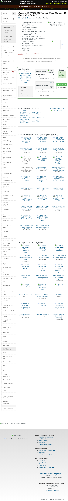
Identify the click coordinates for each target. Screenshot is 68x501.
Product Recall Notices (45, 444)
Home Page (6, 47)
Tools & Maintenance (6, 375)
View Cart (56, 1)
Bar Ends (5, 99)
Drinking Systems (8, 220)
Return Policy (42, 442)
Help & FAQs (42, 462)
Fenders (5, 236)
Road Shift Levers (9, 36)
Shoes (4, 352)
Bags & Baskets (7, 95)
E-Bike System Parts (7, 226)
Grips (4, 264)
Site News (42, 452)
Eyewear (5, 231)
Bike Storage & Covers (7, 120)
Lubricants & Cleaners (6, 299)
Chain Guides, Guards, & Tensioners (7, 186)
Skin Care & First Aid (7, 357)
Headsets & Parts (8, 278)
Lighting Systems (8, 291)
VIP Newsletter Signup (45, 454)
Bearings (5, 106)
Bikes (4, 124)
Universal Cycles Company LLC (51, 474)
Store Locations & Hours (8, 51)
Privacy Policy (43, 440)
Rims (4, 336)
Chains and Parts (8, 195)
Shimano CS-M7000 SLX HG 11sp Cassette (42, 256)
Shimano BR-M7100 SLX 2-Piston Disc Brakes (42, 295)
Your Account (43, 464)
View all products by (57, 108)
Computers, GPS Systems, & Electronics (7, 204)
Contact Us (6, 56)
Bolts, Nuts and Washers (7, 132)
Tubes (4, 390)
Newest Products (5, 67)
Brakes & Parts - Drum (7, 158)
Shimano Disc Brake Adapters (25, 276)
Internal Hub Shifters (7, 40)
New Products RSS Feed (46, 450)
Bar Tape (5, 103)
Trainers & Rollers (8, 383)
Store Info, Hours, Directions (52, 490)
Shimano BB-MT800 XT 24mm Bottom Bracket (25, 315)
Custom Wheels (7, 83)
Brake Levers (6, 148)
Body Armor (6, 128)
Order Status (42, 465)
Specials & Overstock (6, 73)
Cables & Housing (8, 173)
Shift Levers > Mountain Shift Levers (30, 112)
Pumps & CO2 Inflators (7, 320)
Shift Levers (7, 349)
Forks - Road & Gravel (7, 250)
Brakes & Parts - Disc (7, 152)
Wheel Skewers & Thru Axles (8, 397)
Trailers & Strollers (8, 380)
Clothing (5, 198)
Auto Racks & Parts (8, 90)
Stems (4, 365)
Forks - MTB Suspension (6, 244)
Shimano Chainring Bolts (25, 295)
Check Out (63, 1)
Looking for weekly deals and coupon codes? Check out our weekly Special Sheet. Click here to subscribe (34, 9)
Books (4, 137)
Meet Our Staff (43, 439)
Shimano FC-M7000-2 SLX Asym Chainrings (59, 256)
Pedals (5, 316)
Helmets (5, 282)
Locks (4, 294)
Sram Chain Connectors (42, 314)
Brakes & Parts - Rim (7, 163)
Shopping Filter (7, 18)
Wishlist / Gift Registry (6, 62)
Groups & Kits (7, 267)
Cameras (5, 177)
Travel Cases (6, 387)
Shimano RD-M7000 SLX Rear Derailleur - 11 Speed (25, 257)
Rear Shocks (6, 332)
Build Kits (5, 168)
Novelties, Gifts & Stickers (8, 306)
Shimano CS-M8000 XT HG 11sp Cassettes (42, 276)
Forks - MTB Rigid (8, 240)
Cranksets (6, 209)
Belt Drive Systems (8, 115)
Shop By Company (5, 78)
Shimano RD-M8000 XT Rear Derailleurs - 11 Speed (59, 277)
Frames (5, 254)
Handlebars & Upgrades (7, 273)
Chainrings (6, 191)
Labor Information (8, 408)
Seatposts (6, 345)
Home (20, 18)
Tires (4, 371)
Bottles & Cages (7, 141)
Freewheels (6, 258)
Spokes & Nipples (8, 361)
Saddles (5, 341)
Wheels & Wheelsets (6, 402)
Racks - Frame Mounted (7, 328)
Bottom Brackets (7, 144)
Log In (22, 3)
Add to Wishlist (62, 87)
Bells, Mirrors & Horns (7, 111)
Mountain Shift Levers (8, 31)
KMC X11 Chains (59, 295)
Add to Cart (62, 84)
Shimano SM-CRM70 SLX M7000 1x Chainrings (59, 315)
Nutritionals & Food (8, 311)
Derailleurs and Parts (7, 215)
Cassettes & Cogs (8, 180)
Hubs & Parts (6, 285)
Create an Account (30, 3)
